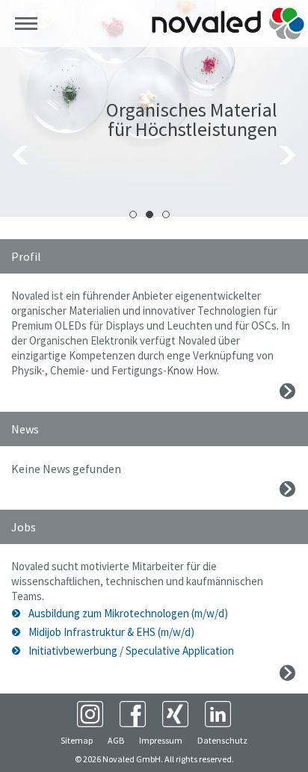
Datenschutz (222, 740)
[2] (149, 214)
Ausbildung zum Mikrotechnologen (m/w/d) (128, 613)
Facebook (133, 714)
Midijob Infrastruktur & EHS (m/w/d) (111, 632)
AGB (116, 740)
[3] (166, 214)
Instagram (90, 714)
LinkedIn (218, 714)
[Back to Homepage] (228, 23)
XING (175, 714)
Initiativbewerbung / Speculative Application (131, 650)
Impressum (160, 740)
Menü (26, 24)
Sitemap (77, 740)
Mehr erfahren (287, 391)
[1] (133, 214)
